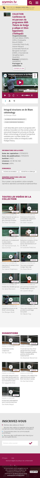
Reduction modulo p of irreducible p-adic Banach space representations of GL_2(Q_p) (29, 242)
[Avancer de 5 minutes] (13, 95)
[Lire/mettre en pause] (5, 95)
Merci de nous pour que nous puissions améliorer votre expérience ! (20, 8)
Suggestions (10, 333)
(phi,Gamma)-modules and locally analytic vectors (28, 287)
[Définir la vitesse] (22, 95)
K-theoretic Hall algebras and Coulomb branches (10, 401)
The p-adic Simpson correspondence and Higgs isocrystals (29, 310)
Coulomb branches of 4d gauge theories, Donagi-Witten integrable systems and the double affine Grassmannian (28, 352)
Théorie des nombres (10, 171)
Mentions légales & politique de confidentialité (19, 461)
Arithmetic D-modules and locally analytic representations (10, 241)
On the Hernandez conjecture (8, 349)
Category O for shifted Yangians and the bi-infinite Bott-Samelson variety (29, 377)
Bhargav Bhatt (11, 115)
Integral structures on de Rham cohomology (9, 309)
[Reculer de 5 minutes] (9, 95)
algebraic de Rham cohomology (15, 119)
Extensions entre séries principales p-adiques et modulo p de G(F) (28, 218)
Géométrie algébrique (28, 171)
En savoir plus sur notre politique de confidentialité (17, 474)
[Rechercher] (30, 2)
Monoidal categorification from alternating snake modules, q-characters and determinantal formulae (10, 378)
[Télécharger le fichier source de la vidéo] (9, 100)
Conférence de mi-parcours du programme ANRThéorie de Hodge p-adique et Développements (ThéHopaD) (20, 23)
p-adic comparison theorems (14, 122)
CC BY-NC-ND (15, 161)
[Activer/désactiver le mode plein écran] (31, 95)
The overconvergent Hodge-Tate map (26, 266)
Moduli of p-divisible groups (10, 287)
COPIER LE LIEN (19, 68)
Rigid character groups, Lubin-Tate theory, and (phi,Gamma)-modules (10, 218)
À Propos (4, 458)
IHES (12, 158)
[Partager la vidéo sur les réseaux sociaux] (14, 100)
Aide (12, 458)
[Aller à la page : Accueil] (9, 2)
